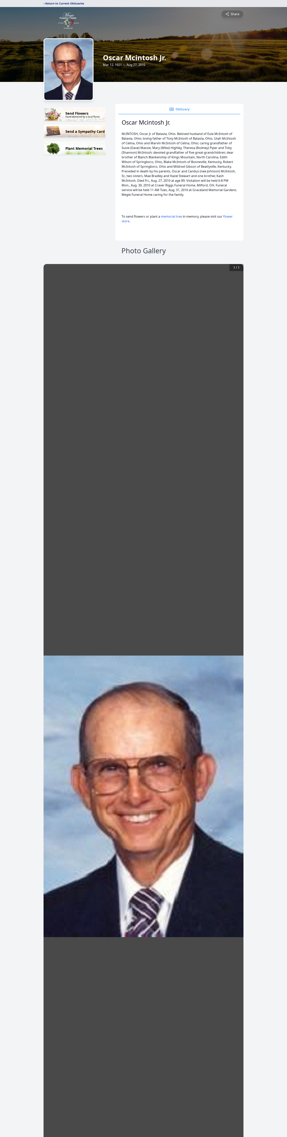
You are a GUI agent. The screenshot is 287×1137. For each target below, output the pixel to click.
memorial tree (171, 216)
